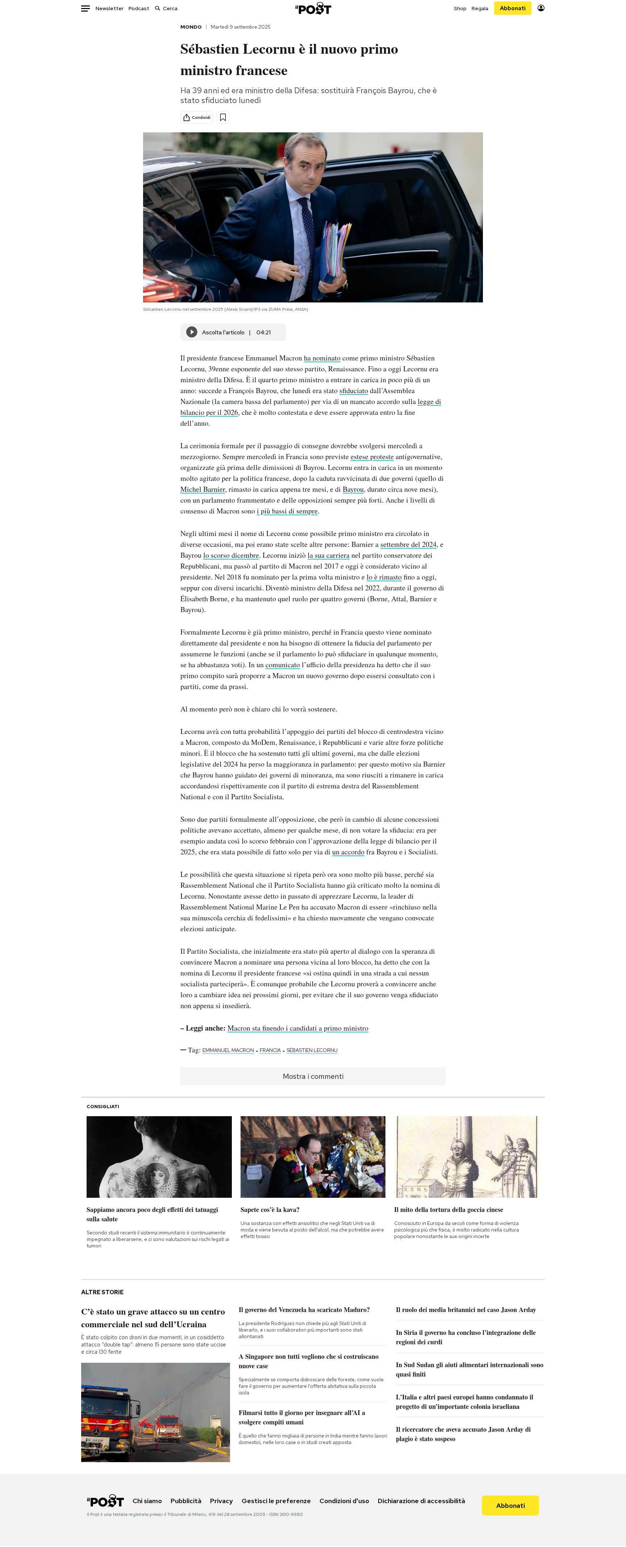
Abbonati (513, 8)
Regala (480, 8)
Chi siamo (147, 1501)
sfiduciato (353, 390)
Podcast (139, 8)
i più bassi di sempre (287, 511)
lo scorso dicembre (231, 555)
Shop (460, 8)
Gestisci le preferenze (276, 1501)
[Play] (192, 332)
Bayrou (353, 489)
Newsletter (110, 8)
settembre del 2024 (408, 544)
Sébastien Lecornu (312, 1050)
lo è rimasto (384, 577)
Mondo (191, 27)
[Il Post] (313, 8)
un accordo (348, 852)
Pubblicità (186, 1501)
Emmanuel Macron (228, 1050)
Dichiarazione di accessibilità (421, 1501)
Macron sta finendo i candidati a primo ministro (298, 1028)
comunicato (283, 664)
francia (270, 1050)
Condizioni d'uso (344, 1501)
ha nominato (322, 358)
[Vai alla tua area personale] (541, 8)
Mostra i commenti (313, 1076)
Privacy (221, 1501)
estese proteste (372, 456)
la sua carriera (329, 555)
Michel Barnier (202, 489)
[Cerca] (157, 8)
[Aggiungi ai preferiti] (223, 117)
